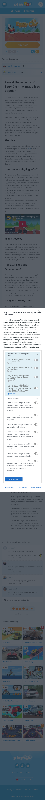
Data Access (22, 487)
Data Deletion (9, 487)
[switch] (36, 360)
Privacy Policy (36, 487)
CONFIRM (13, 479)
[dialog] (22, 400)
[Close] (40, 312)
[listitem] (22, 354)
